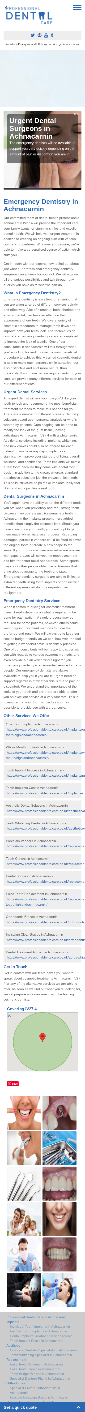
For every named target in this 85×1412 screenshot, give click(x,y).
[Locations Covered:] (6, 7)
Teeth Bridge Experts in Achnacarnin (37, 1374)
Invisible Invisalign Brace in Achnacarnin (39, 1397)
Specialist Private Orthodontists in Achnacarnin (35, 1390)
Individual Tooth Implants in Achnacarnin (40, 1326)
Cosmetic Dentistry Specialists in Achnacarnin (44, 1350)
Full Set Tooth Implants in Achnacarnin (38, 1331)
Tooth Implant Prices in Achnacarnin (36, 1341)
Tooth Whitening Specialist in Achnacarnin (41, 1355)
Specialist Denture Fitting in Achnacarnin (40, 1378)
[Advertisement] (42, 78)
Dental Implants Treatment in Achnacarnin (41, 1336)
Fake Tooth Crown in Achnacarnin (35, 1369)
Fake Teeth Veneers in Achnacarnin (36, 1364)
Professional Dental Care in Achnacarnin (36, 1317)
